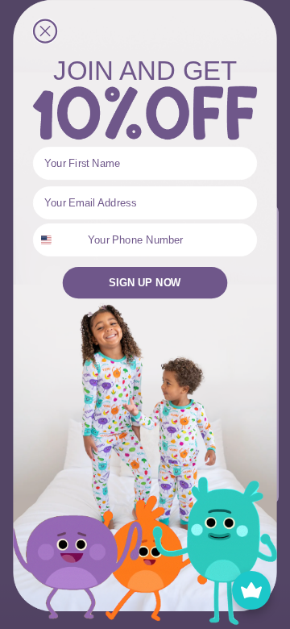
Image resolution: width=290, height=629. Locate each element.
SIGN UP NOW (144, 283)
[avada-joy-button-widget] (251, 590)
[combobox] (57, 240)
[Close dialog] (45, 32)
